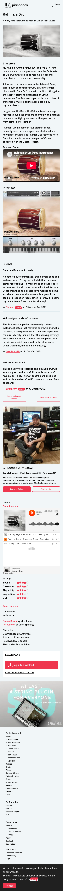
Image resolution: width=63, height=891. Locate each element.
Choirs (8, 767)
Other (8, 795)
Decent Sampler (12, 812)
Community (11, 856)
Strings (9, 764)
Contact (9, 841)
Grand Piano (13, 749)
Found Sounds (12, 788)
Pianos (8, 737)
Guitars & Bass (12, 773)
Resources (12, 829)
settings (34, 879)
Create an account (14, 853)
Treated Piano (14, 758)
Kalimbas (9, 791)
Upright (11, 761)
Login (8, 859)
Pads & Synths (12, 776)
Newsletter (11, 844)
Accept (9, 885)
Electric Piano (14, 743)
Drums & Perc (11, 782)
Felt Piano (12, 746)
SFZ (7, 815)
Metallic (9, 785)
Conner (13, 307)
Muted (11, 752)
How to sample (14, 832)
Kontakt (9, 806)
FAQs (10, 835)
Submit (9, 826)
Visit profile (46, 489)
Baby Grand (13, 740)
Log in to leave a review (14, 397)
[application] (31, 165)
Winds (8, 770)
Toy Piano (12, 755)
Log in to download (23, 665)
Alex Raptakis (13, 351)
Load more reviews (48, 397)
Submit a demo (11, 506)
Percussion (9, 625)
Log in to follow (16, 489)
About (8, 838)
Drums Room (10, 621)
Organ (8, 779)
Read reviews (10, 606)
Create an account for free (19, 672)
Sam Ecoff (15, 389)
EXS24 (9, 809)
